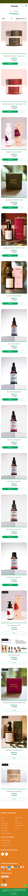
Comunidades (4, 828)
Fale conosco (4, 830)
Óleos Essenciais (19, 825)
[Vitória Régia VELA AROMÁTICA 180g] (22, 207)
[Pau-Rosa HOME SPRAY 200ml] (22, 303)
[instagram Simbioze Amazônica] (2, 854)
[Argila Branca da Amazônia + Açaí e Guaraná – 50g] (22, 111)
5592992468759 (6, 840)
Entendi (14, 893)
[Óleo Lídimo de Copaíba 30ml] (22, 585)
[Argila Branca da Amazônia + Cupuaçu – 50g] (22, 63)
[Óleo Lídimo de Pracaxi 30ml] (22, 447)
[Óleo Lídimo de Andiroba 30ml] (22, 399)
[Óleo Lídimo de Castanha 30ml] (22, 537)
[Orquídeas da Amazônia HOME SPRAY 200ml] (22, 255)
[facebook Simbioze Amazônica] (6, 854)
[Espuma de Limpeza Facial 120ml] (22, 159)
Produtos (3, 817)
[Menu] (2, 6)
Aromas (17, 828)
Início (11, 11)
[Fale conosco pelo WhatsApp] (25, 885)
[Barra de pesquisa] (22, 6)
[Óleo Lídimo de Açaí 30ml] (22, 351)
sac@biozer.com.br (7, 845)
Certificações (4, 825)
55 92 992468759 (7, 843)
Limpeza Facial (18, 817)
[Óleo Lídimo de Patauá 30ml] (22, 489)
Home (2, 820)
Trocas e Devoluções (6, 833)
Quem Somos (4, 823)
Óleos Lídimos (18, 823)
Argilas (16, 820)
